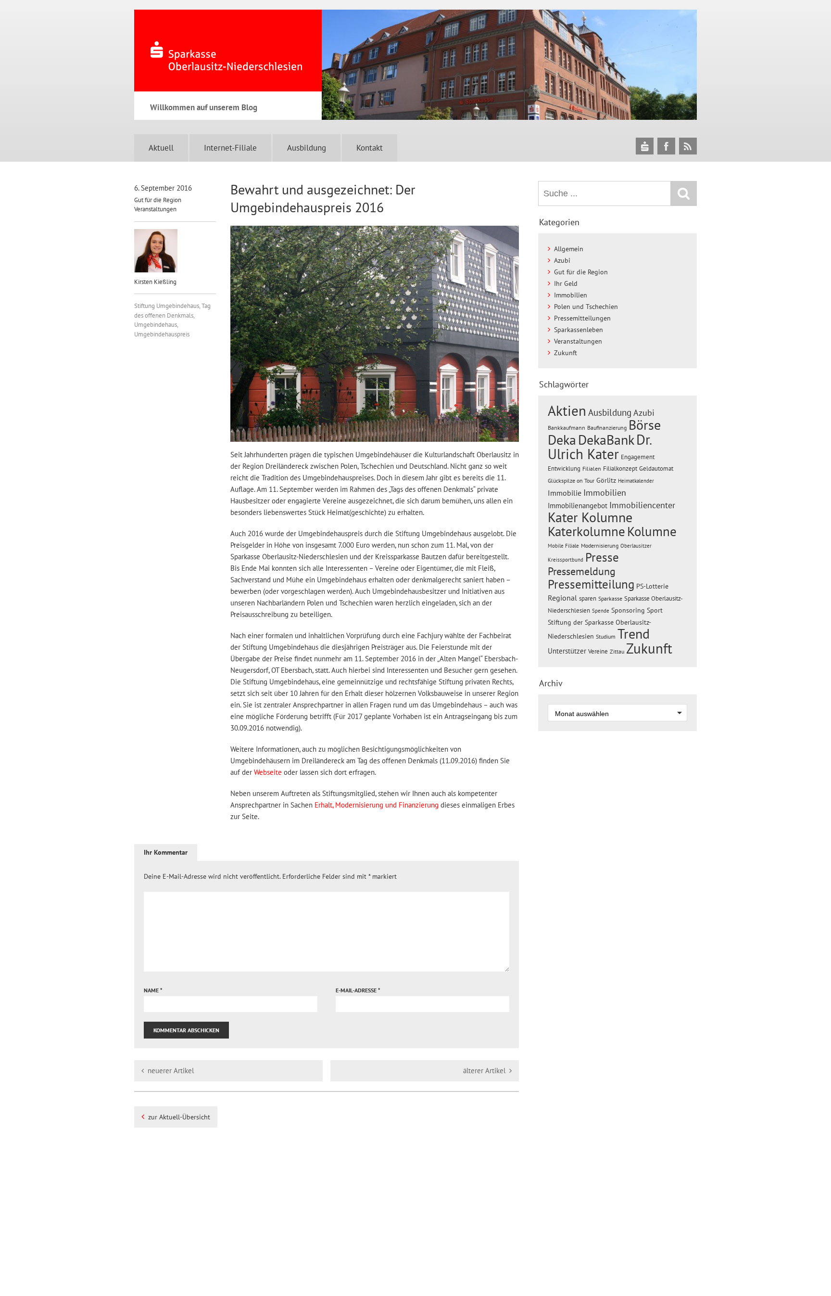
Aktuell (161, 147)
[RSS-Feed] (688, 146)
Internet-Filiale (230, 147)
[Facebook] (666, 146)
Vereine (598, 651)
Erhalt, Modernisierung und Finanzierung (377, 804)
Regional (562, 598)
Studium (606, 636)
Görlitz (606, 480)
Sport (655, 610)
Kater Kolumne (590, 517)
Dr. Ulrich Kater (599, 446)
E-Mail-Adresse (358, 990)
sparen (587, 598)
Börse (645, 425)
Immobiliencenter (642, 505)
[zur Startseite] (228, 50)
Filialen (591, 468)
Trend (633, 633)
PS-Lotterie (652, 586)
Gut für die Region (157, 200)
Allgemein (568, 248)
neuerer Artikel (171, 1070)
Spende (600, 610)
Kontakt (369, 147)
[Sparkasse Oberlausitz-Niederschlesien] (645, 146)
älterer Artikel (484, 1070)
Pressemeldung (582, 571)
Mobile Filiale (563, 545)
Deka (562, 440)
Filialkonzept (620, 468)
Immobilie (564, 493)
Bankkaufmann (566, 427)
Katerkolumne (586, 531)
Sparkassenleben (578, 329)
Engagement (638, 456)
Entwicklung (564, 468)
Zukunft (565, 352)
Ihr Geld (566, 283)
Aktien (567, 411)
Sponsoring (628, 610)
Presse (602, 557)
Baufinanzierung (607, 427)
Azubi (562, 260)
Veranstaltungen (155, 209)
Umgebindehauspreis (161, 334)
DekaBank (606, 440)
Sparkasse (610, 598)
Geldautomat (656, 468)
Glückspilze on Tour (571, 480)
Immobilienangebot (577, 505)
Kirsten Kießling (155, 282)
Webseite (268, 772)
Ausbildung (306, 147)
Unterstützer (567, 650)
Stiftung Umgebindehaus (166, 306)
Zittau (617, 651)
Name (153, 990)
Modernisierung (599, 545)
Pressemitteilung (591, 584)
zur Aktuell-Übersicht (179, 1117)
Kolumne (652, 531)
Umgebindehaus (155, 325)
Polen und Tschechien (586, 306)
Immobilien (570, 295)
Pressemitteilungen (582, 318)
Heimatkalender (636, 480)
